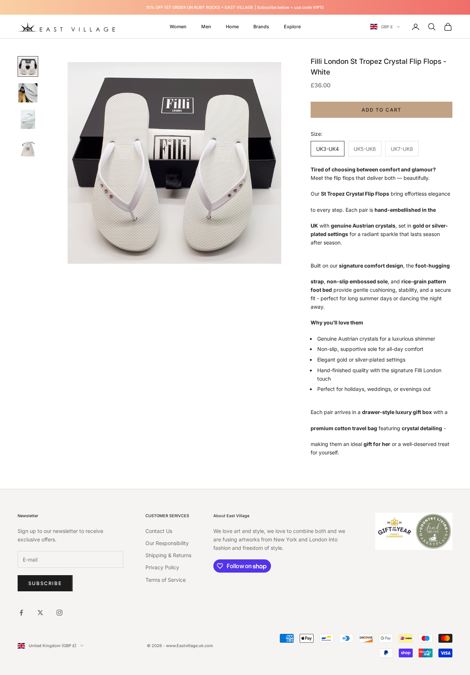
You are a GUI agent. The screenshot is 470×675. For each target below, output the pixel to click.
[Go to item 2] (28, 93)
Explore (292, 26)
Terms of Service (165, 580)
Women (178, 26)
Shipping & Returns (168, 555)
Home (232, 26)
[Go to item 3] (28, 119)
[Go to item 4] (28, 149)
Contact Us (158, 531)
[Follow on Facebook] (21, 612)
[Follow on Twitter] (40, 612)
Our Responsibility (167, 543)
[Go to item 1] (28, 66)
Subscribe (45, 583)
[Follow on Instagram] (59, 612)
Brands (261, 26)
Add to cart (381, 110)
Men (206, 26)
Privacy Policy (162, 567)
